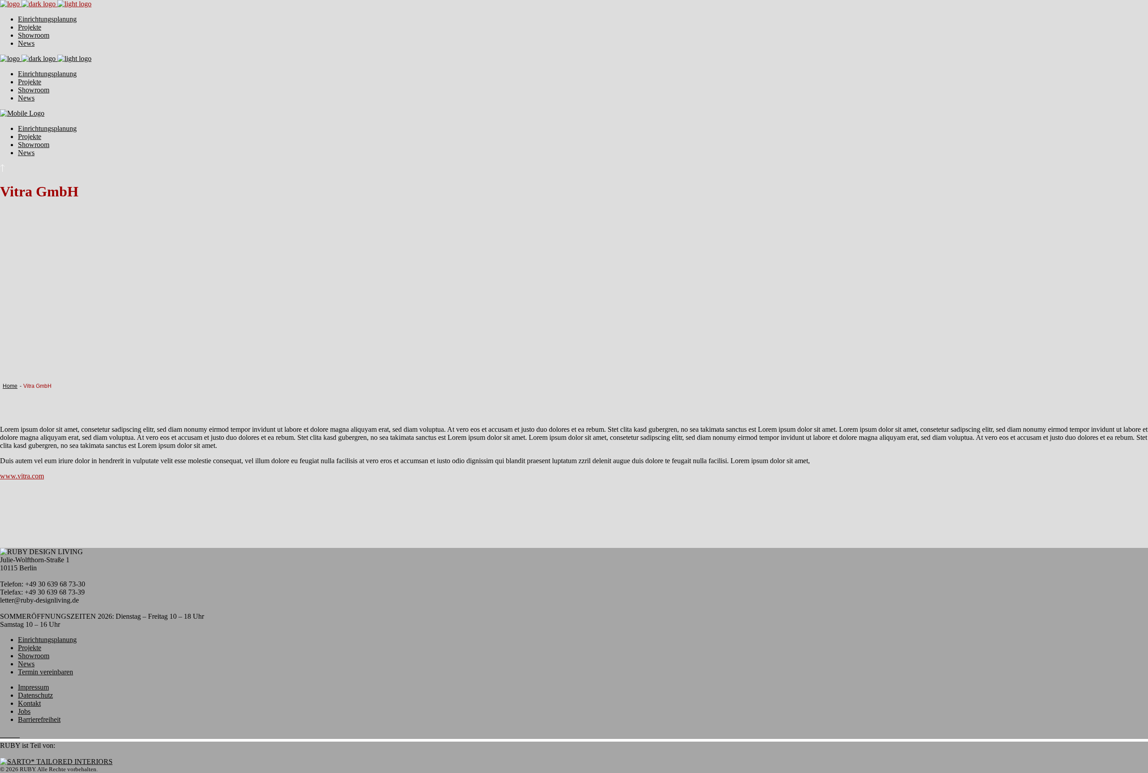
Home (10, 386)
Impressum (33, 687)
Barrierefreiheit (39, 719)
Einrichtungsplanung (47, 639)
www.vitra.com (22, 476)
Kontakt (29, 703)
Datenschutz (35, 695)
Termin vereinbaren (45, 672)
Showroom (33, 656)
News (26, 664)
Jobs (24, 711)
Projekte (29, 647)
